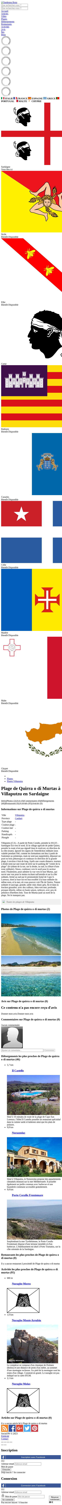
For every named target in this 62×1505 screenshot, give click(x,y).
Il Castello (18, 1070)
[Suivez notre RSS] (5, 1431)
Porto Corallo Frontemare (27, 1195)
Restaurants (6, 24)
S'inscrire (23, 1502)
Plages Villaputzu (15, 781)
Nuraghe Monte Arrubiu (26, 1320)
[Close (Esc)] (2, 1442)
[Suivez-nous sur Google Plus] (20, 1431)
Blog (3, 34)
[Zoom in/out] (11, 1442)
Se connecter (19, 1472)
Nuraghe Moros (21, 1283)
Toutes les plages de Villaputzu (20, 902)
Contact (4, 1439)
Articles (4, 14)
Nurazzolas (18, 1132)
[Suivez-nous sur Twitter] (27, 1431)
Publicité (5, 1436)
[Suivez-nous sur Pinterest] (34, 1431)
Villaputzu (19, 815)
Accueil (4, 11)
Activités (5, 27)
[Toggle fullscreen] (8, 1442)
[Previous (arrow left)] (2, 1444)
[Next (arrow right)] (5, 1444)
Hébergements (7, 21)
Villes (3, 16)
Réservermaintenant (54, 1498)
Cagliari (18, 818)
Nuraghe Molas (21, 1383)
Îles (2, 32)
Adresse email (7, 1464)
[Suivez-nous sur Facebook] (12, 1431)
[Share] (5, 1442)
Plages (4, 19)
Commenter (49, 1050)
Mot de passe (7, 1466)
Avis (3, 29)
